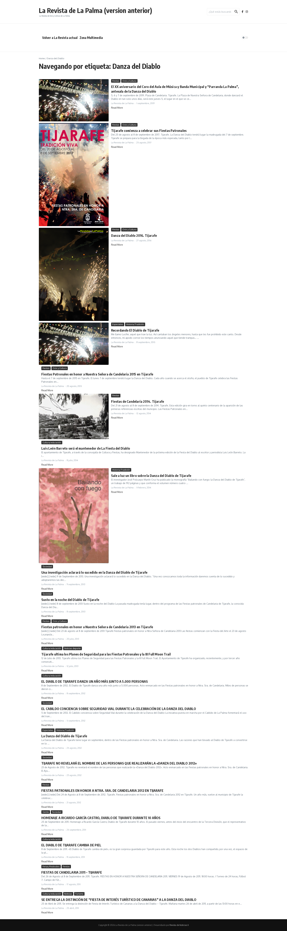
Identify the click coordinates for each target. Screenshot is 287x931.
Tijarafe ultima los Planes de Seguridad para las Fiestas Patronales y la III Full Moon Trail (106, 654)
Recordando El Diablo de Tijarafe (135, 330)
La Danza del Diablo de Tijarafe (64, 736)
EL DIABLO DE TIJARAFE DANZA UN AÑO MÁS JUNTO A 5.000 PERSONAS (94, 681)
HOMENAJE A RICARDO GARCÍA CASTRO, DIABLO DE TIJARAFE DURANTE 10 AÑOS (101, 818)
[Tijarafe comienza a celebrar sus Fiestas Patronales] (74, 174)
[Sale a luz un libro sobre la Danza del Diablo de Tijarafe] (74, 515)
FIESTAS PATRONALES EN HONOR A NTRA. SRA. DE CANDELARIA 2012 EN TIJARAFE (102, 790)
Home (42, 58)
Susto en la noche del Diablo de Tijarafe (70, 599)
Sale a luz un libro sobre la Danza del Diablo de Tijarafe (151, 475)
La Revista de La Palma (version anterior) (95, 10)
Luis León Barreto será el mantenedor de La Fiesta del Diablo (85, 448)
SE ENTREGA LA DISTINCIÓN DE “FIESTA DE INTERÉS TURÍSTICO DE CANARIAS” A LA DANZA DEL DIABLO (118, 899)
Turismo (79, 893)
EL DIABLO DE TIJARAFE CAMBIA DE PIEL (71, 845)
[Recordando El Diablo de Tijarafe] (74, 344)
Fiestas (115, 80)
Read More (117, 107)
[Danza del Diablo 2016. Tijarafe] (74, 274)
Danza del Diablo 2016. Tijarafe (134, 235)
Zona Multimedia (91, 38)
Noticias (68, 893)
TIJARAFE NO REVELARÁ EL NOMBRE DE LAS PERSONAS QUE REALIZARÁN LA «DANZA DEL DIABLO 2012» (119, 763)
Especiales (117, 324)
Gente (46, 812)
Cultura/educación (52, 442)
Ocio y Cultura (129, 80)
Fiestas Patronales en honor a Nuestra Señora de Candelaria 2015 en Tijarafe (97, 374)
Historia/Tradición (135, 324)
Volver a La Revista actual (60, 38)
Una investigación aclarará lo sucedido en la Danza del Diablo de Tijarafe (94, 572)
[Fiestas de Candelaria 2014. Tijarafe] (74, 416)
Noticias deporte (72, 648)
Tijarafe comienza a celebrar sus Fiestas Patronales (149, 130)
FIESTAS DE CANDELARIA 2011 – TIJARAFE (71, 872)
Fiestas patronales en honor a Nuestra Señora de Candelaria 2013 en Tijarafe (97, 627)
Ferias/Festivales (51, 866)
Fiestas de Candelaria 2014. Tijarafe (137, 401)
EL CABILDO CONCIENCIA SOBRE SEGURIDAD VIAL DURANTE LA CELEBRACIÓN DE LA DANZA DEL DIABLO (118, 709)
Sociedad (47, 566)
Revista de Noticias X (179, 925)
